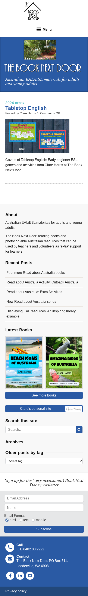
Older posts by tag (24, 452)
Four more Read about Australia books (35, 272)
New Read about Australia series (31, 301)
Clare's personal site (35, 408)
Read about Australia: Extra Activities (34, 292)
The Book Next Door (32, 11)
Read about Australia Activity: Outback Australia (42, 282)
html (13, 520)
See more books (44, 395)
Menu (47, 29)
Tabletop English (26, 108)
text (26, 520)
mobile (41, 520)
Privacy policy (15, 591)
